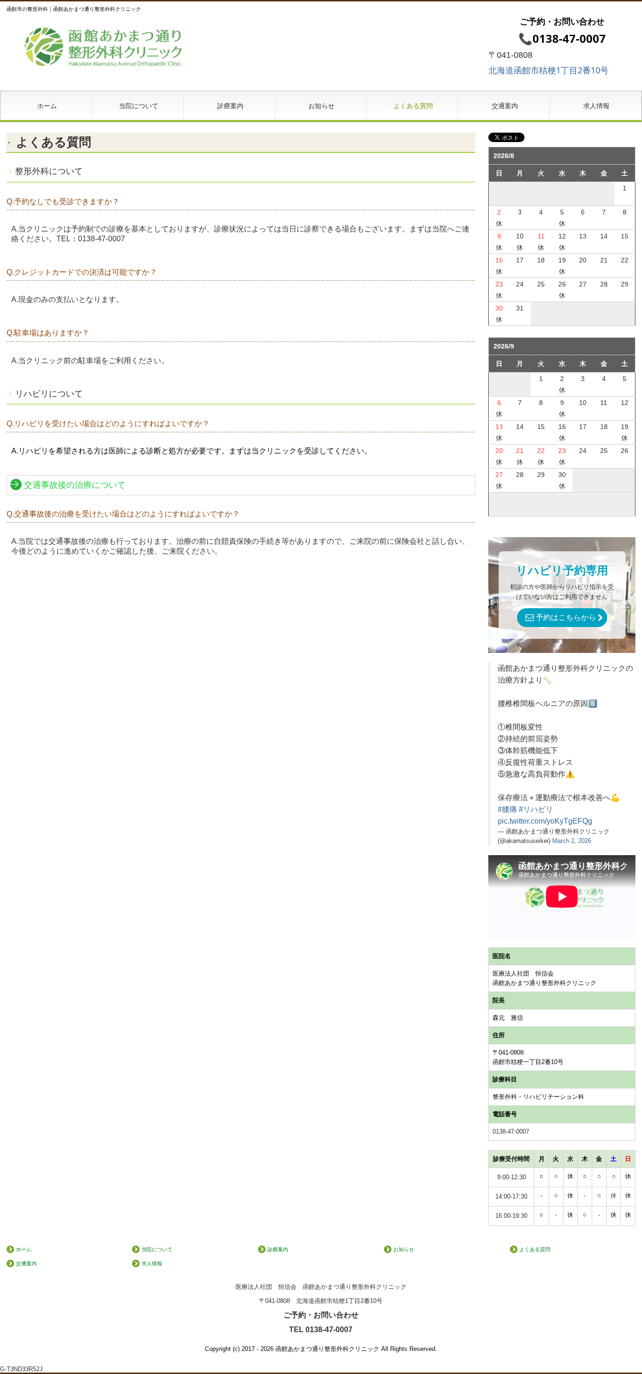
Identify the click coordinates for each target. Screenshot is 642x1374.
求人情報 (596, 106)
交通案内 (505, 106)
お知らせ (321, 106)
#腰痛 (507, 809)
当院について (138, 106)
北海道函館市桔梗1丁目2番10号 (548, 70)
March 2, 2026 (571, 840)
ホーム (47, 106)
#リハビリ (536, 809)
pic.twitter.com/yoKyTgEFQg (545, 821)
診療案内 (230, 106)
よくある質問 (413, 106)
